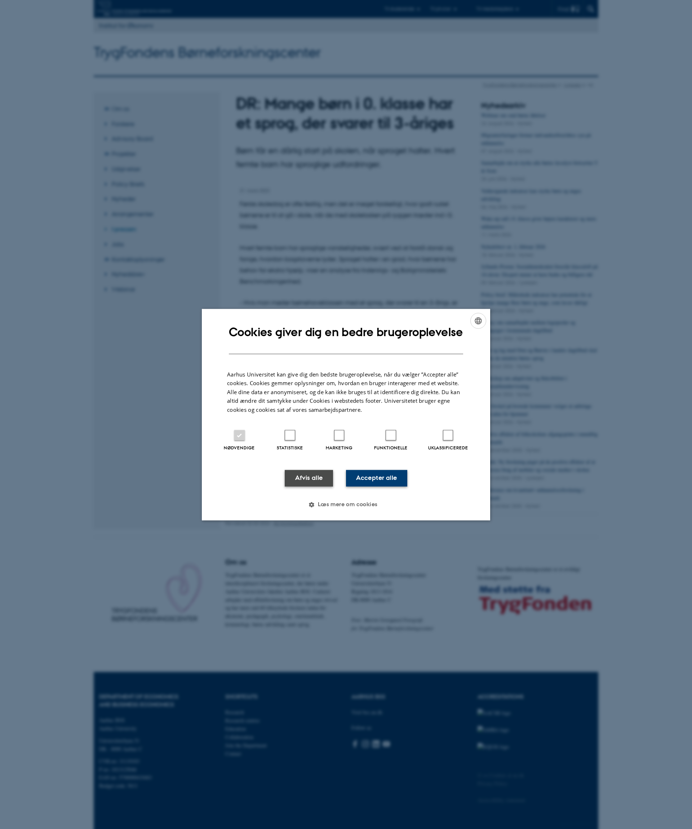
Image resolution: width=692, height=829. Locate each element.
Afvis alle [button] (309, 478)
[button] (345, 504)
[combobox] (478, 320)
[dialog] (346, 414)
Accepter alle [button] (376, 478)
